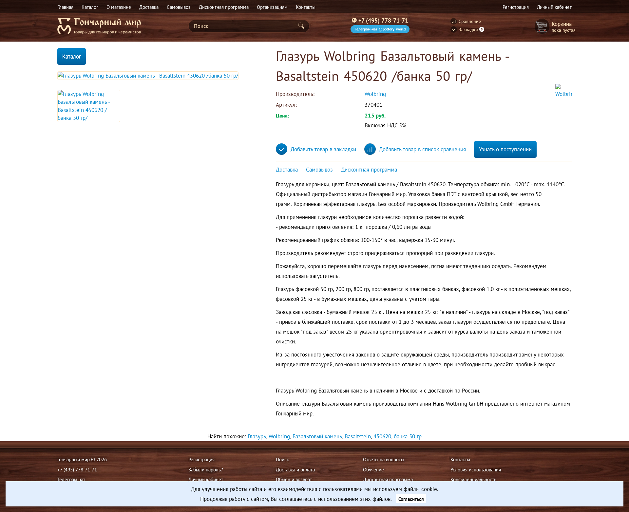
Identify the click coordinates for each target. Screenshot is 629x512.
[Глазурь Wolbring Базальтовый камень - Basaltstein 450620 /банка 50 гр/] (148, 76)
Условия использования (475, 469)
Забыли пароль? (205, 469)
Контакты (460, 459)
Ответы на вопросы (383, 459)
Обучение (373, 469)
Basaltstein (358, 436)
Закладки (471, 29)
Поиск (282, 459)
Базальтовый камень (317, 436)
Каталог (71, 56)
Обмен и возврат (294, 479)
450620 (382, 436)
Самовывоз (319, 169)
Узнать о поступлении (505, 149)
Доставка (287, 169)
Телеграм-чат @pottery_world (380, 29)
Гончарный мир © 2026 (82, 459)
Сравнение (470, 21)
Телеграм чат (71, 479)
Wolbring (376, 94)
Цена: (282, 115)
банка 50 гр (408, 436)
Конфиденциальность (473, 479)
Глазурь (257, 436)
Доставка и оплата (295, 469)
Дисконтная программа (369, 169)
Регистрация (201, 459)
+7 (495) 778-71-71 (383, 20)
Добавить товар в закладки (323, 149)
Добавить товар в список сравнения (422, 149)
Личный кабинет (205, 479)
